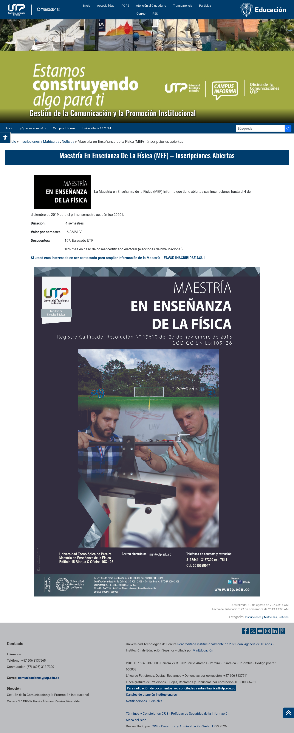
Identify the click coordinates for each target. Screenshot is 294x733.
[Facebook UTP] (245, 631)
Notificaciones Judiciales (144, 701)
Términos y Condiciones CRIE (147, 714)
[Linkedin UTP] (275, 631)
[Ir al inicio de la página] (289, 713)
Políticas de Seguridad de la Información (200, 714)
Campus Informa (64, 128)
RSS (155, 13)
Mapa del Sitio (136, 720)
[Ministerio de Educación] (255, 10)
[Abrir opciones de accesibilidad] (5, 137)
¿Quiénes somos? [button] (31, 128)
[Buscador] (288, 128)
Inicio (86, 5)
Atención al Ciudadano (151, 5)
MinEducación (203, 650)
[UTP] (17, 10)
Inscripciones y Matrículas (39, 142)
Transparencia (182, 5)
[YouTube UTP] (260, 631)
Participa (205, 5)
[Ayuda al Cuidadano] (282, 631)
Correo (140, 13)
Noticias (68, 142)
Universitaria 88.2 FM (96, 128)
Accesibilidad (106, 5)
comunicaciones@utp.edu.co (38, 678)
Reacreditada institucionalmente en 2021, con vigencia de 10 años (224, 644)
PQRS (125, 5)
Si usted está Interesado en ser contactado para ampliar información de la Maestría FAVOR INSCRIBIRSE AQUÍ (118, 258)
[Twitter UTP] (253, 631)
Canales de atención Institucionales (151, 695)
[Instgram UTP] (267, 631)
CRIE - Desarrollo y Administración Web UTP (183, 726)
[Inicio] (288, 713)
